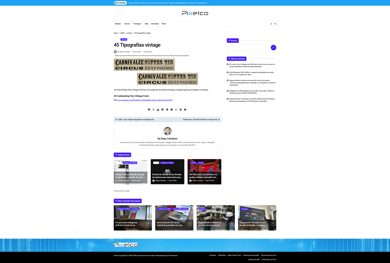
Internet (123, 39)
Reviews (176, 209)
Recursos (131, 39)
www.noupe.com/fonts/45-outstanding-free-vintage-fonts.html (145, 100)
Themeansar (172, 255)
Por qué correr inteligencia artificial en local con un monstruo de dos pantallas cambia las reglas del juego (252, 65)
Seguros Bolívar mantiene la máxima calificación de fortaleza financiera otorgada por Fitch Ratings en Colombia (252, 100)
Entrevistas (155, 24)
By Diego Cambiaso (124, 52)
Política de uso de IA (269, 259)
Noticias (118, 24)
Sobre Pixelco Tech (234, 255)
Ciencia (126, 24)
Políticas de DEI (254, 259)
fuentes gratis (146, 55)
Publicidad (222, 255)
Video (146, 24)
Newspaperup (161, 255)
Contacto (212, 255)
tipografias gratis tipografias (180, 55)
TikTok (163, 24)
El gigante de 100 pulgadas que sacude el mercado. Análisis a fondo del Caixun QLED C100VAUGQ (251, 92)
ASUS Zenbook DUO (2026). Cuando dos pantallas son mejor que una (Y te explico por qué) (251, 73)
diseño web (137, 55)
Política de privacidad (251, 255)
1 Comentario (147, 52)
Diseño (117, 39)
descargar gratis (121, 55)
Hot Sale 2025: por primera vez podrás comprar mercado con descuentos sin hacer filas (203, 177)
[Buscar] (273, 47)
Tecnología (137, 24)
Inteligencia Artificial (130, 163)
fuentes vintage (157, 55)
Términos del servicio (268, 255)
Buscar (234, 40)
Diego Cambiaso (169, 138)
